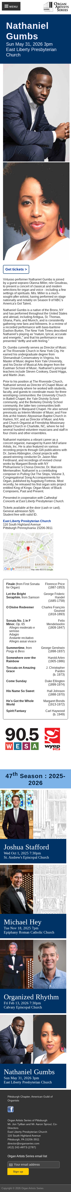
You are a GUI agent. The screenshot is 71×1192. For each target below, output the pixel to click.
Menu (13, 6)
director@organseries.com (23, 1143)
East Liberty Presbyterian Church (27, 521)
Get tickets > (16, 269)
